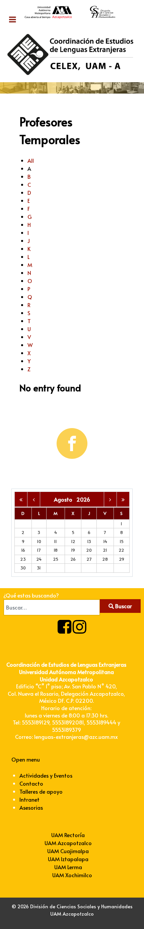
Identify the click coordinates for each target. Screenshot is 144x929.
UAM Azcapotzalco (68, 842)
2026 (83, 499)
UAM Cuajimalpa (68, 850)
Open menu (25, 759)
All (30, 160)
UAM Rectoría (68, 834)
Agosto (65, 499)
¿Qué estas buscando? (31, 595)
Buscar (123, 606)
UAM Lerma (68, 867)
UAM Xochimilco (72, 875)
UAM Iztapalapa (68, 858)
